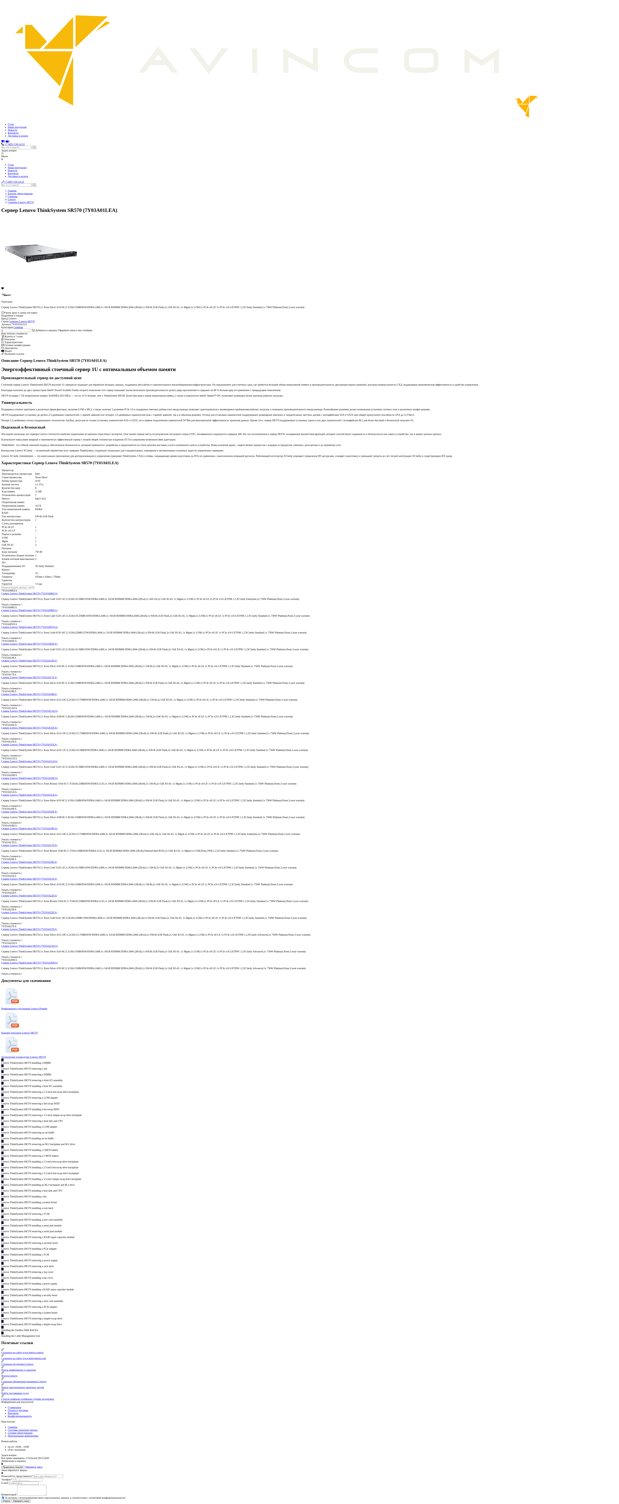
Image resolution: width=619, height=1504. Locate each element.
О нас (11, 124)
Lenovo (12, 199)
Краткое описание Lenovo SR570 (19, 1032)
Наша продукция (17, 127)
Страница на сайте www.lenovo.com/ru (22, 1352)
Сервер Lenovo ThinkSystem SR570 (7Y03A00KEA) (29, 593)
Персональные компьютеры (23, 1435)
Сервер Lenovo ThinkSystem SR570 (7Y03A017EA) (29, 677)
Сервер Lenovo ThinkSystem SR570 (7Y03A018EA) (29, 694)
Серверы (12, 196)
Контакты (13, 133)
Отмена (6, 1501)
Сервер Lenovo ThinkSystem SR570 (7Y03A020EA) (29, 862)
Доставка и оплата (18, 135)
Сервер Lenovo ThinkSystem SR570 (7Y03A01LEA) (29, 795)
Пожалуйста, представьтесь (17, 1476)
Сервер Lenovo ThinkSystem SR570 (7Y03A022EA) (29, 895)
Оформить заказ (33, 1467)
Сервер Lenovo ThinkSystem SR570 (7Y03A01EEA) (29, 727)
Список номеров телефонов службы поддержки (27, 1399)
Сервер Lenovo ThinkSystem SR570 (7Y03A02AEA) (29, 946)
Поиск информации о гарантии (18, 1370)
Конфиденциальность (20, 1416)
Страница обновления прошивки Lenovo (23, 1381)
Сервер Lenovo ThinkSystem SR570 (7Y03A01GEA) (29, 761)
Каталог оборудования (20, 193)
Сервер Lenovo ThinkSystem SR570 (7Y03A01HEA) (29, 778)
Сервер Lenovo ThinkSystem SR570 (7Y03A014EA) (29, 660)
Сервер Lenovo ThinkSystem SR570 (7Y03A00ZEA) (29, 643)
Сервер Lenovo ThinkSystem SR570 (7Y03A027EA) (29, 929)
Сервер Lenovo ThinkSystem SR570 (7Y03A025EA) (29, 912)
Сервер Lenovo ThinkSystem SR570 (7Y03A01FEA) (29, 744)
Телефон (6, 1479)
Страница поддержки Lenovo (17, 1364)
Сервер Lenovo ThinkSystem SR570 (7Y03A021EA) (29, 878)
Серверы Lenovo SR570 (21, 202)
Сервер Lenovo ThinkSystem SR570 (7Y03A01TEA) (29, 845)
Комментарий (8, 1494)
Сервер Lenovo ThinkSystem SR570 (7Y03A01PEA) (29, 811)
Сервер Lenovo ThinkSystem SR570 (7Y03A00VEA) (29, 627)
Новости (12, 130)
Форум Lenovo (9, 1375)
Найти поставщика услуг (15, 1393)
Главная (12, 190)
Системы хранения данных (23, 1430)
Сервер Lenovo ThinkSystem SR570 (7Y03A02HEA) (29, 962)
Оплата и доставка (18, 1410)
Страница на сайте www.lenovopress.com (23, 1358)
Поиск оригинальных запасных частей (22, 1387)
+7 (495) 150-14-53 (15, 144)
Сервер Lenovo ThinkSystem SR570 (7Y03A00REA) (29, 610)
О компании (14, 1407)
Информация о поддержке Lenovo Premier (24, 1008)
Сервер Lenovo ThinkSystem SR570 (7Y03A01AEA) (29, 711)
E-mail (4, 1483)
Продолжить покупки (13, 1467)
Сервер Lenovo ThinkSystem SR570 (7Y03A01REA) (29, 828)
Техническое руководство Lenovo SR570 (23, 1057)
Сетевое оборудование (20, 1433)
